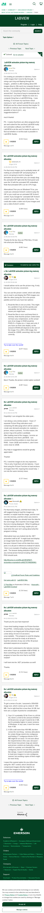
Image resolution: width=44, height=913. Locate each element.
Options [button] (36, 69)
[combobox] (16, 31)
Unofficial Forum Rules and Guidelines (26, 575)
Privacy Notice (10, 895)
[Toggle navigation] (11, 4)
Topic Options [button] (7, 37)
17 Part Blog (8, 584)
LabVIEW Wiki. (22, 580)
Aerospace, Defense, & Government (29, 841)
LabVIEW (29, 12)
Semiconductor (15, 846)
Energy (15, 843)
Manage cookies (22, 909)
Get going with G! (10, 580)
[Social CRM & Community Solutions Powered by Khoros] (22, 814)
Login (33, 24)
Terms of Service (14, 857)
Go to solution (18, 55)
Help (40, 24)
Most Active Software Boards (13, 12)
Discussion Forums (25, 10)
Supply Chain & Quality (20, 870)
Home (4, 10)
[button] (6, 142)
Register (24, 24)
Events (31, 870)
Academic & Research (10, 841)
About (22, 867)
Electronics (7, 843)
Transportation (26, 846)
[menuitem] (34, 4)
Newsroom (7, 870)
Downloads (6, 878)
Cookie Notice (23, 895)
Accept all (22, 904)
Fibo (37, 265)
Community (12, 10)
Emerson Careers (31, 867)
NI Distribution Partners (10, 854)
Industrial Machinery (26, 843)
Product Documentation (19, 878)
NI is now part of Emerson (11, 867)
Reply (36, 142)
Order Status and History (26, 854)
